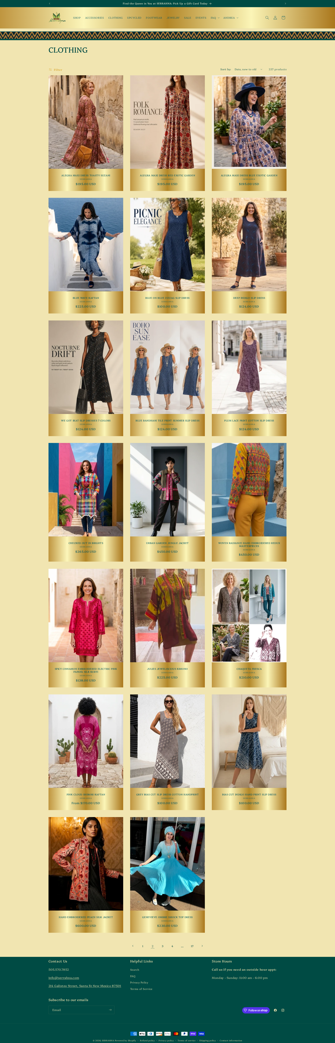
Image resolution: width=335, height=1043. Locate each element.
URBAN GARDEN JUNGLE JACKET (167, 543)
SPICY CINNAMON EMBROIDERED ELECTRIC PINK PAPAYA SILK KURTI (86, 670)
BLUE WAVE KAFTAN (86, 297)
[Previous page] (133, 946)
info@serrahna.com (64, 978)
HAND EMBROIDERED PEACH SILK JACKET (86, 917)
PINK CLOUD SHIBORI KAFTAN (85, 794)
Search (134, 970)
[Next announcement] (285, 3)
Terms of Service (141, 989)
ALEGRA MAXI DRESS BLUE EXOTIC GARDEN (249, 175)
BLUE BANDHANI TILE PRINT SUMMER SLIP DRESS (167, 420)
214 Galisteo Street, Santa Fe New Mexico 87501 (85, 986)
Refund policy (147, 1040)
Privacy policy (166, 1040)
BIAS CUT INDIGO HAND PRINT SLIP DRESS (249, 794)
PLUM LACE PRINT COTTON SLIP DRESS (249, 420)
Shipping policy (207, 1040)
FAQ (133, 976)
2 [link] (153, 946)
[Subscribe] (110, 1009)
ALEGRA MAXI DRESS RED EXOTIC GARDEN (167, 175)
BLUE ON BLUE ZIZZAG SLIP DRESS (167, 297)
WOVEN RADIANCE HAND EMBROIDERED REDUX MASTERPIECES (249, 545)
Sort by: (225, 69)
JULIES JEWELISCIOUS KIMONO (167, 668)
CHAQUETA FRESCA (249, 668)
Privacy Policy (139, 982)
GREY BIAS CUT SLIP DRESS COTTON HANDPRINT (167, 794)
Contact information (231, 1040)
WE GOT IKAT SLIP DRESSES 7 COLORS (86, 420)
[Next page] (202, 946)
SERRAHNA (108, 1040)
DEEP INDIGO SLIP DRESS (249, 297)
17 (192, 946)
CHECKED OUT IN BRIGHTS (85, 543)
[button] (215, 17)
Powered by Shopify (125, 1040)
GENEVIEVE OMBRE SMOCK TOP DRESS (167, 917)
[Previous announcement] (49, 3)
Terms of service (187, 1040)
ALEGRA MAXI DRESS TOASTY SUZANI (85, 175)
